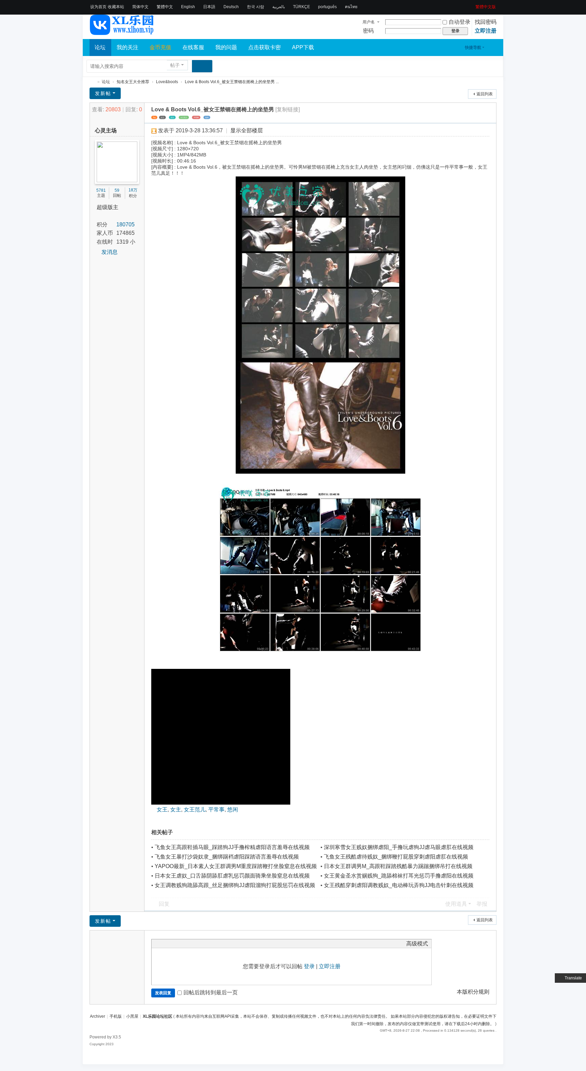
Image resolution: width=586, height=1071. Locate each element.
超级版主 (107, 207)
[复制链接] (287, 109)
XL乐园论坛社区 (92, 82)
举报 (481, 904)
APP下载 (303, 47)
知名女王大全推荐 (133, 81)
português (327, 6)
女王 (162, 117)
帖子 (175, 65)
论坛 (100, 47)
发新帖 (103, 93)
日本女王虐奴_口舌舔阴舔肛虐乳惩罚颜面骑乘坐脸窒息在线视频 (232, 876)
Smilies (205, 943)
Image (172, 943)
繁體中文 (165, 6)
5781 (101, 190)
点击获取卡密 (264, 47)
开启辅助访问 (473, 5)
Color (163, 943)
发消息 (109, 252)
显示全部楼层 (246, 130)
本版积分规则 (473, 992)
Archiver (97, 1016)
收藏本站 (116, 6)
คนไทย (351, 6)
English (188, 6)
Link (180, 943)
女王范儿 (183, 117)
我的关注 (127, 47)
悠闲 (207, 117)
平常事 (196, 117)
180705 (125, 224)
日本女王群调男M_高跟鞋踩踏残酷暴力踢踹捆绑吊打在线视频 (398, 866)
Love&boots (167, 81)
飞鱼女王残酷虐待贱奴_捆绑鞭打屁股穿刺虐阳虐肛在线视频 (396, 857)
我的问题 (226, 47)
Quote (188, 943)
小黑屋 (132, 1016)
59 (117, 190)
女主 (172, 117)
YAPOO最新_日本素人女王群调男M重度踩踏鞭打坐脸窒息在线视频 (236, 866)
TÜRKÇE (301, 6)
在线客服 (193, 47)
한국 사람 (255, 6)
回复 (164, 904)
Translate (573, 978)
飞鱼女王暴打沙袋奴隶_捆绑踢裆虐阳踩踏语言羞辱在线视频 (227, 857)
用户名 (369, 22)
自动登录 (459, 22)
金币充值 (160, 47)
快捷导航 (473, 47)
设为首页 (98, 6)
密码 (368, 31)
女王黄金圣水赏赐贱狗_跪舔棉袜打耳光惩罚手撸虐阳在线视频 (398, 876)
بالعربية (278, 6)
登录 (309, 966)
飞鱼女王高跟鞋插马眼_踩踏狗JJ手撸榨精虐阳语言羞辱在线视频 (232, 847)
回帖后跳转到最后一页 (210, 992)
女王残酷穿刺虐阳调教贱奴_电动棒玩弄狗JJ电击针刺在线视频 (398, 885)
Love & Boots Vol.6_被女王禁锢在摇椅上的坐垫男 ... (232, 81)
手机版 (116, 1016)
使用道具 (456, 904)
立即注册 (485, 31)
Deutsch (231, 6)
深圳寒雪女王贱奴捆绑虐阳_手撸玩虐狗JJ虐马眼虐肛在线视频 (398, 847)
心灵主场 (106, 130)
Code (197, 943)
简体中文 (140, 6)
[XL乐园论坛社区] (122, 32)
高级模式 (417, 943)
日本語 (209, 6)
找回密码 (485, 22)
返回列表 (484, 94)
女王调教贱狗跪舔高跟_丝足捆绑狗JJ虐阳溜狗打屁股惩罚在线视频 (235, 885)
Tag (154, 117)
